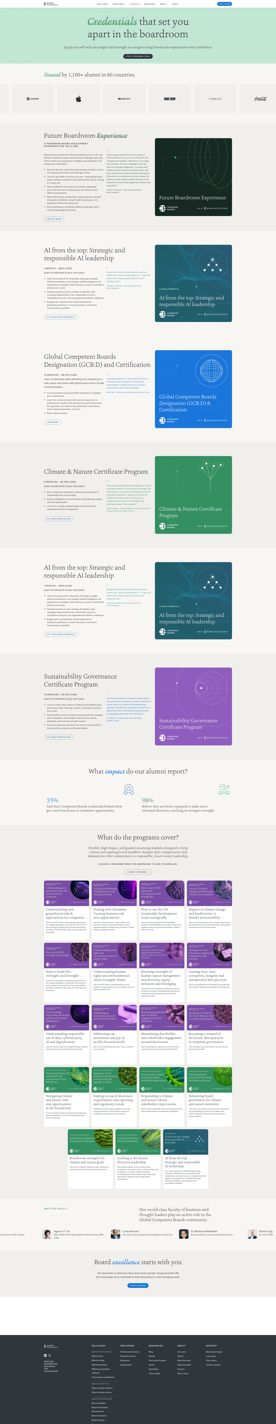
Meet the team (184, 1360)
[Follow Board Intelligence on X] (49, 1356)
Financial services (128, 1356)
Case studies (155, 1373)
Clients (180, 1356)
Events (152, 1356)
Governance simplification (103, 1377)
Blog (151, 1351)
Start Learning (138, 1285)
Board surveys (98, 1419)
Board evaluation (99, 1415)
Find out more (54, 219)
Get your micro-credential (61, 317)
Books (152, 1364)
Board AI (135, 4)
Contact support (213, 1364)
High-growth (125, 1364)
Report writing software (102, 1387)
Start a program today (138, 56)
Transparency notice (51, 1371)
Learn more (53, 422)
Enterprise (124, 1360)
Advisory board (184, 1364)
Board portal (97, 1355)
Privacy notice (49, 1361)
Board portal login (214, 1351)
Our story (181, 1351)
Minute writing (98, 1360)
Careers (181, 1369)
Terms (46, 1368)
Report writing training (101, 1392)
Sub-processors (49, 1366)
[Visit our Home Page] (51, 4)
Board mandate (99, 1403)
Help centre (211, 1360)
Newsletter (154, 1369)
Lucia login (211, 1356)
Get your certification (59, 519)
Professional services (129, 1351)
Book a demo (224, 4)
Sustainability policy (51, 1363)
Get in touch (182, 1373)
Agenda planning (99, 1364)
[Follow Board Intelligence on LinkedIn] (45, 1356)
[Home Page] (51, 1347)
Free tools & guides (157, 1360)
